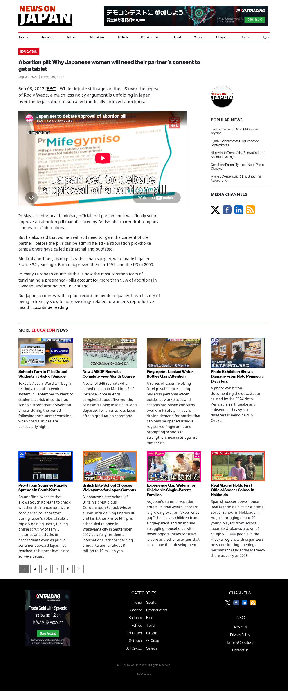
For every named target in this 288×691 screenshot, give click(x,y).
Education (96, 37)
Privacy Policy (240, 634)
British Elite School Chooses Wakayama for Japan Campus (109, 487)
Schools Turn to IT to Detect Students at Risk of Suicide (43, 374)
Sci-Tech (122, 37)
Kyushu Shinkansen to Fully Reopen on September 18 (235, 143)
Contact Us (240, 650)
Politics (71, 37)
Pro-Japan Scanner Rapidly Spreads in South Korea (42, 487)
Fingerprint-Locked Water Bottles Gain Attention (170, 374)
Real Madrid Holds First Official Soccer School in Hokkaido (232, 490)
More (244, 37)
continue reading (52, 307)
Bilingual (221, 37)
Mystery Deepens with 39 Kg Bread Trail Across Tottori (236, 178)
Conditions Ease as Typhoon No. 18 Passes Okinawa (238, 167)
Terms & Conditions (240, 642)
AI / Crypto (134, 648)
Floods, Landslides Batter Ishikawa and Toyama (235, 131)
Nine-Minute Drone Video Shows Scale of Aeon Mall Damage (237, 155)
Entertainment (151, 37)
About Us (240, 627)
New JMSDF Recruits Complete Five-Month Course (109, 374)
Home (137, 602)
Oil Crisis (152, 640)
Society (23, 37)
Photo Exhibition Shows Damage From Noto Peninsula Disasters (237, 376)
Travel (198, 37)
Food (177, 37)
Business (47, 37)
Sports (151, 602)
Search (151, 648)
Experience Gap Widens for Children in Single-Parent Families (171, 490)
